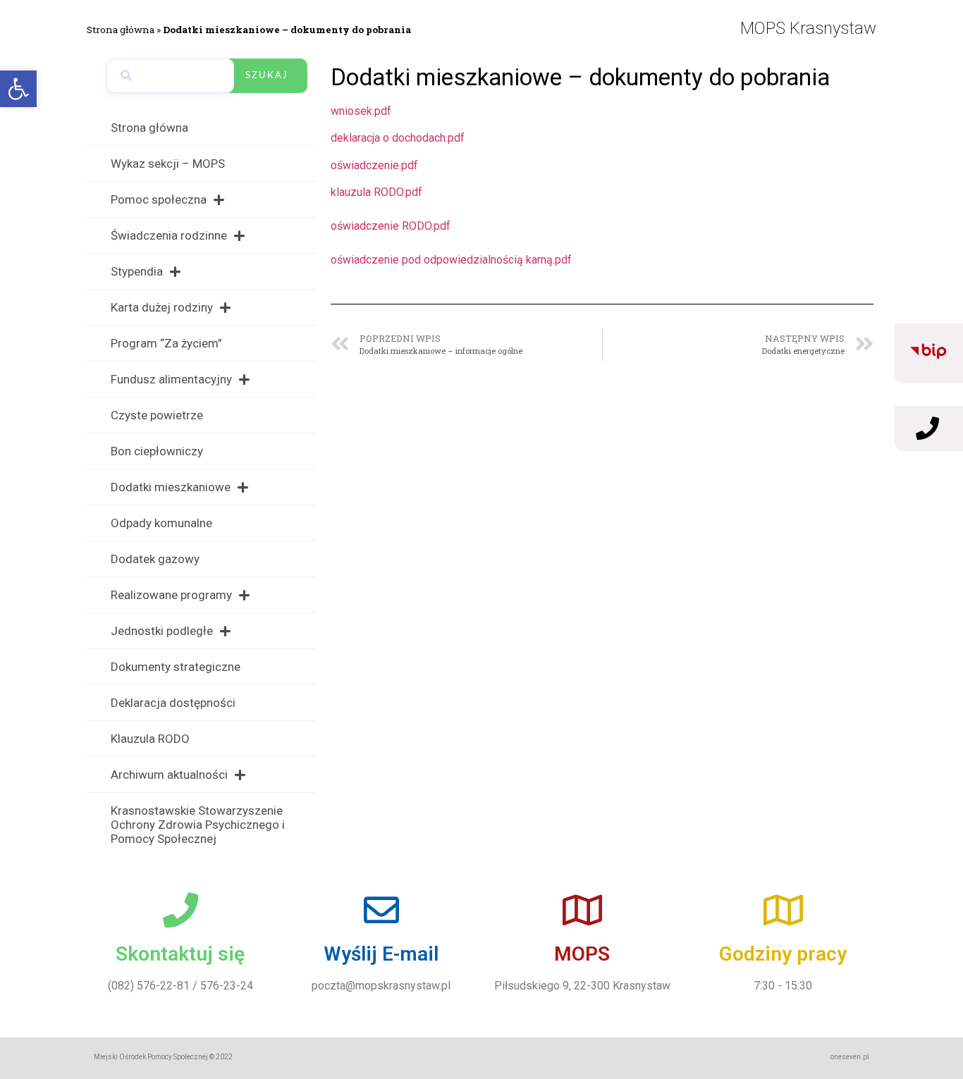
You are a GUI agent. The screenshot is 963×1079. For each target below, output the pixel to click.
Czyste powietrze (157, 415)
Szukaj (266, 75)
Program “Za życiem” (166, 343)
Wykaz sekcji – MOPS (168, 163)
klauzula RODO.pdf (376, 192)
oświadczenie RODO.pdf (390, 226)
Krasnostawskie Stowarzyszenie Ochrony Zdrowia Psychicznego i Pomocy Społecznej (198, 824)
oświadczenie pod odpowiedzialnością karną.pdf (451, 259)
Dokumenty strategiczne (175, 667)
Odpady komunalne (161, 523)
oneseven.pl (849, 1057)
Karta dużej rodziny (162, 307)
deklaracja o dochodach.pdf (398, 137)
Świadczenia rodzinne (169, 235)
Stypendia (137, 271)
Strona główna (120, 29)
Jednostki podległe (162, 631)
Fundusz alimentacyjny (171, 379)
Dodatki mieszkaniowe (171, 487)
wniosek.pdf (361, 111)
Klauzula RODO (150, 739)
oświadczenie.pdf (374, 165)
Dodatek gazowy (155, 559)
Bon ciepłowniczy (157, 451)
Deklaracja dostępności (173, 703)
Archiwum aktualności (169, 774)
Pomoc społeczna (159, 199)
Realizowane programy (171, 595)
